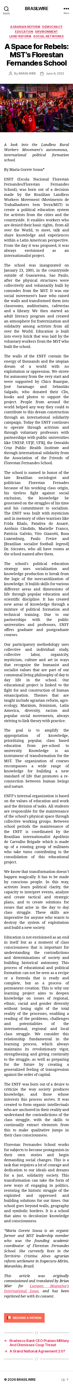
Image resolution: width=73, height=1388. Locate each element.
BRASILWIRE (36, 8)
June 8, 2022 (55, 73)
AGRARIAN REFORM (25, 26)
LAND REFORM (20, 36)
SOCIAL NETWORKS (48, 36)
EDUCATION (24, 31)
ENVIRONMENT (46, 31)
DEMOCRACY (52, 26)
